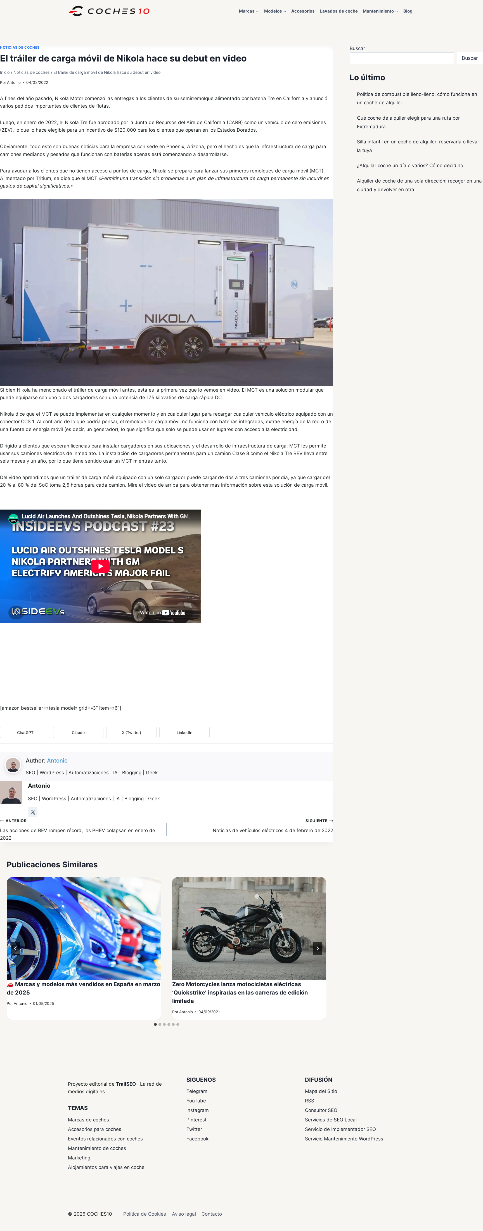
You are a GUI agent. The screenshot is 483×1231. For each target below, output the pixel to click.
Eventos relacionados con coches (105, 1139)
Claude (78, 732)
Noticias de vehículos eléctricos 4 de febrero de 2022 (273, 825)
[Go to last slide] (15, 948)
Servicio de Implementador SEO (340, 1129)
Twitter (194, 1129)
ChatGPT (25, 732)
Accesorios (303, 11)
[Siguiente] (317, 948)
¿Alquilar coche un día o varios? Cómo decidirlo (410, 165)
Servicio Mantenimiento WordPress (344, 1139)
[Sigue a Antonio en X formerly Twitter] (32, 812)
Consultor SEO (321, 1110)
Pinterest (196, 1120)
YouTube (196, 1101)
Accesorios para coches (94, 1129)
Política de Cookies (144, 1214)
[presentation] (84, 928)
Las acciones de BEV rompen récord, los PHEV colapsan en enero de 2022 (77, 829)
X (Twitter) (131, 732)
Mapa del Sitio (321, 1091)
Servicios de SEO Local (331, 1120)
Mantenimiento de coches (97, 1148)
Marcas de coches (88, 1120)
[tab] (155, 1024)
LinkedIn (184, 732)
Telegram (196, 1091)
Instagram (197, 1110)
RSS (309, 1101)
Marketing (79, 1158)
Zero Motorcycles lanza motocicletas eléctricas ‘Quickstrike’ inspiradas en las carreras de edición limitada (240, 992)
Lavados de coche (339, 11)
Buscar (357, 48)
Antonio (14, 82)
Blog (408, 11)
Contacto (212, 1214)
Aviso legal (184, 1214)
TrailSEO (126, 1084)
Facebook (197, 1139)
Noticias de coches (20, 47)
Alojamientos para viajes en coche (106, 1167)
